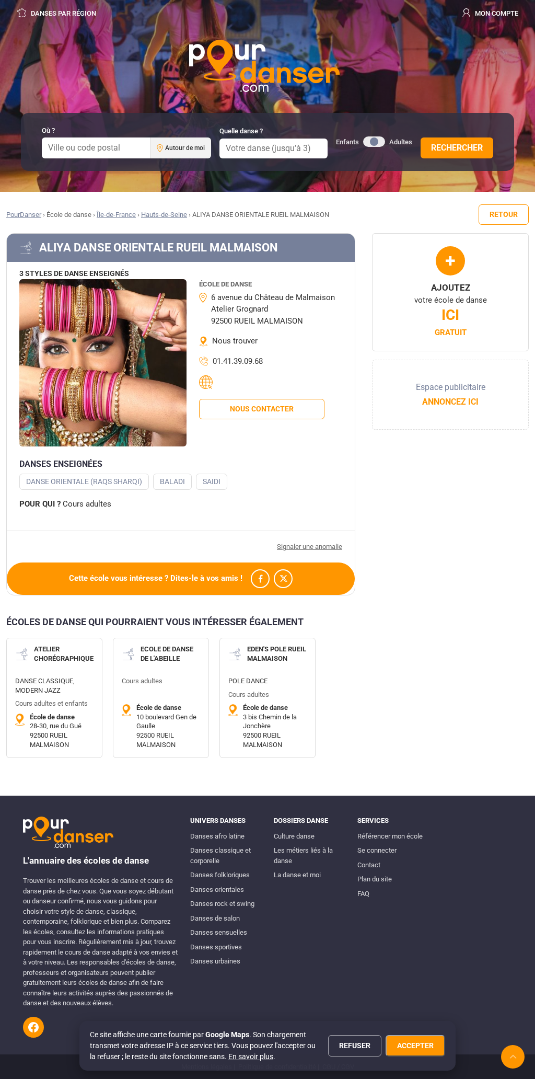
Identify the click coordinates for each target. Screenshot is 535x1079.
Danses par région (62, 13)
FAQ (363, 894)
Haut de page (513, 1057)
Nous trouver (235, 341)
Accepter (415, 1045)
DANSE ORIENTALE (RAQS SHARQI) (84, 481)
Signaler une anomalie (309, 546)
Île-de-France (116, 215)
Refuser (354, 1045)
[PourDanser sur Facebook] (33, 1027)
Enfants (347, 142)
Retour (504, 214)
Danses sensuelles (218, 932)
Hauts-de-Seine (164, 215)
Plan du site (374, 879)
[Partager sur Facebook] (260, 578)
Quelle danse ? (241, 131)
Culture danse (294, 836)
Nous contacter (262, 409)
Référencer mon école (390, 836)
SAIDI (211, 481)
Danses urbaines (215, 961)
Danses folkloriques (220, 875)
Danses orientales (217, 889)
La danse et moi (297, 875)
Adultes (400, 142)
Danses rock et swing (222, 904)
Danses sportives (216, 947)
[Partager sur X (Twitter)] (283, 578)
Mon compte (495, 13)
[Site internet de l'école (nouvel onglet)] (207, 382)
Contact (368, 865)
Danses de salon (215, 918)
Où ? (48, 130)
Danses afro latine (217, 836)
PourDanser (23, 215)
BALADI (172, 481)
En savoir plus (250, 1056)
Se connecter (377, 850)
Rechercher (457, 148)
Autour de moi (185, 148)
